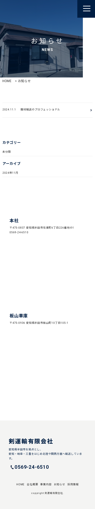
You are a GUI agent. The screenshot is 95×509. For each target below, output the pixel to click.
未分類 (6, 151)
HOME (7, 81)
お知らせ (59, 484)
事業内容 (45, 484)
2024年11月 (10, 172)
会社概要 (32, 484)
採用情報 (73, 484)
